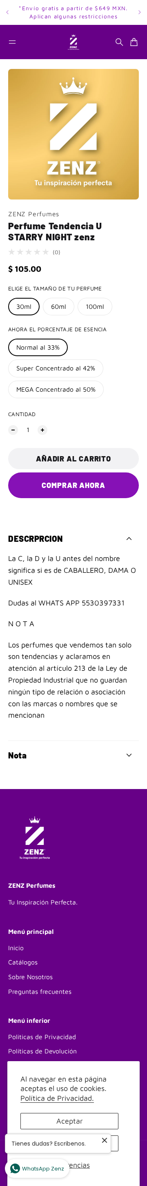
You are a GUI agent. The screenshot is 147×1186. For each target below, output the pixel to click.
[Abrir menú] (12, 42)
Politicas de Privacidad (42, 1036)
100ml (95, 306)
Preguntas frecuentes (39, 991)
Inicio (16, 947)
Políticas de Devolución (42, 1051)
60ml (58, 306)
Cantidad (22, 414)
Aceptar (69, 1121)
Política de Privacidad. (57, 1098)
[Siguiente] (139, 12)
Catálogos (23, 962)
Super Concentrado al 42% (55, 368)
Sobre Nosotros (30, 976)
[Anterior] (7, 12)
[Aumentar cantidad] (42, 430)
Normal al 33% (38, 347)
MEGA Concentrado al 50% (56, 389)
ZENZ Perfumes (33, 213)
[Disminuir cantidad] (13, 430)
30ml (23, 306)
